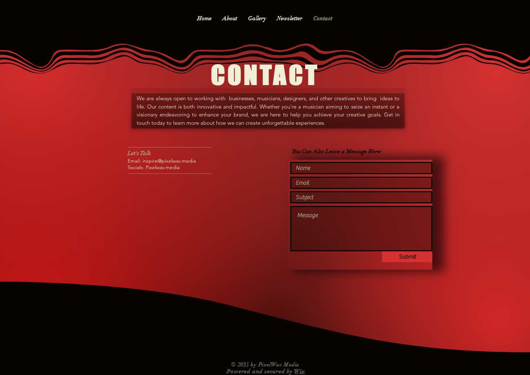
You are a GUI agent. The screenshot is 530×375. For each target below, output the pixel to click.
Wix (299, 371)
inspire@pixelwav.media (169, 161)
